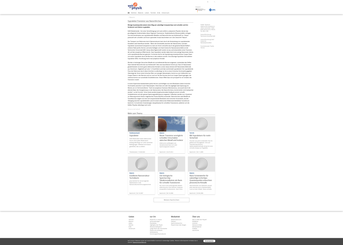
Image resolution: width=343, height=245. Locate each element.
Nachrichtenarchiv (176, 223)
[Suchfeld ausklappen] (214, 1)
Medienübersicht (176, 219)
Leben (147, 13)
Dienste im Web (197, 225)
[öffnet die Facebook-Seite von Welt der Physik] (205, 2)
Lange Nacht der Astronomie (158, 228)
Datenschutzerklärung (139, 242)
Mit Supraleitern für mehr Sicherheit (200, 136)
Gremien (194, 223)
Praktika (194, 228)
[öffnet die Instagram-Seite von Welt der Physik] (207, 2)
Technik (153, 13)
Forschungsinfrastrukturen (158, 234)
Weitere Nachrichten (171, 200)
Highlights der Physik (156, 225)
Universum (165, 13)
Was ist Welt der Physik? (199, 219)
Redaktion (195, 221)
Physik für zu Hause (156, 219)
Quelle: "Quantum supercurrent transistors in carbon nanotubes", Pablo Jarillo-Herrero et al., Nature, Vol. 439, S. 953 (208, 28)
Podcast (173, 221)
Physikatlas (153, 223)
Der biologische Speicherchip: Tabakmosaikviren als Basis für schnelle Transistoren (171, 179)
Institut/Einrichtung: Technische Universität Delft (208, 35)
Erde (158, 13)
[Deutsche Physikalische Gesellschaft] (211, 10)
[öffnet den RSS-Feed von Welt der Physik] (210, 2)
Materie (140, 13)
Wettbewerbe (154, 232)
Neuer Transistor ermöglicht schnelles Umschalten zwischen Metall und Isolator (171, 137)
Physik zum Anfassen (156, 230)
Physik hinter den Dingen (178, 225)
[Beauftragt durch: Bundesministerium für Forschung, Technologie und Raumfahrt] (201, 10)
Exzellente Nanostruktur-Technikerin (139, 176)
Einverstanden (209, 241)
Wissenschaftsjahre (156, 227)
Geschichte (195, 230)
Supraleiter (133, 135)
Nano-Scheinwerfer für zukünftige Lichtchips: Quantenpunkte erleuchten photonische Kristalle (201, 179)
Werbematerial (196, 227)
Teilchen (134, 13)
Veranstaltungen (155, 221)
